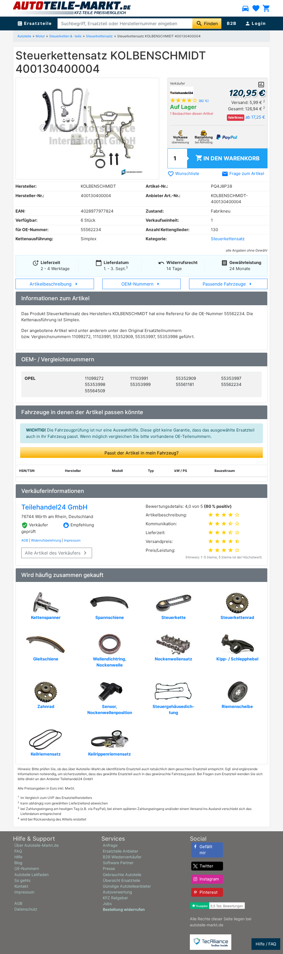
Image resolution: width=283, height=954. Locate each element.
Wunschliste (183, 173)
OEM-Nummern (141, 284)
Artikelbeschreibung (55, 284)
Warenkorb (227, 158)
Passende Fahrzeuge (228, 284)
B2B (232, 23)
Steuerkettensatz (99, 36)
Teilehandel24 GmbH (54, 507)
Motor (40, 36)
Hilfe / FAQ (266, 944)
